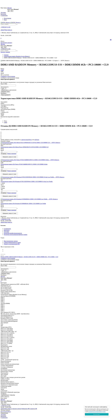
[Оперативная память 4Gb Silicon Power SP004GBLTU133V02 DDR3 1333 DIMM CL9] (56, 142)
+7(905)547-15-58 (5, 27)
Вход (5, 19)
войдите (37, 139)
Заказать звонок (16, 408)
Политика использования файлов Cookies (15, 234)
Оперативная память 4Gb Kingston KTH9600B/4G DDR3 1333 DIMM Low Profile (23, 203)
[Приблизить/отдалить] (4, 254)
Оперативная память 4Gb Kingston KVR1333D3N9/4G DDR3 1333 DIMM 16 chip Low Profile (27, 181)
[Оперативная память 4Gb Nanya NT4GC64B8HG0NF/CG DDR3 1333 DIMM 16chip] (56, 160)
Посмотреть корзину (6, 42)
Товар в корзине (11, 153)
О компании (4, 15)
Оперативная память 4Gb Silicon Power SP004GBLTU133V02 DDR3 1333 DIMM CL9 (24, 147)
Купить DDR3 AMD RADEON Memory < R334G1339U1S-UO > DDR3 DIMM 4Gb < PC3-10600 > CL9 (29, 256)
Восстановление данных (11, 241)
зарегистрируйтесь (26, 139)
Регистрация (7, 18)
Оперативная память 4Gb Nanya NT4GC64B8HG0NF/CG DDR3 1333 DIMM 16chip (24, 164)
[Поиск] (16, 24)
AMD (2, 70)
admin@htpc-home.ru (6, 30)
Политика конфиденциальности (13, 233)
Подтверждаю (96, 414)
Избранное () (25, 408)
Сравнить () (33, 408)
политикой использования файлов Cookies (97, 411)
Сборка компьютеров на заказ (12, 242)
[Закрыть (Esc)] (1, 254)
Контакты (3, 14)
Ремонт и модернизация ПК (12, 244)
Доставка (3, 12)
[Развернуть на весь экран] (3, 254)
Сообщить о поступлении (8, 76)
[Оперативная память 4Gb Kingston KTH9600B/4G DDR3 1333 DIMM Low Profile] (56, 199)
